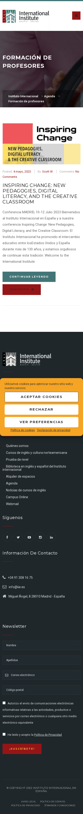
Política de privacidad (25, 805)
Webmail (12, 504)
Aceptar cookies (41, 397)
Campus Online (17, 497)
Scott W (47, 171)
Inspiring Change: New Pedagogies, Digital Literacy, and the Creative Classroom (40, 194)
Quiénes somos (17, 446)
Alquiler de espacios (20, 476)
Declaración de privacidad (53, 430)
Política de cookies (23, 430)
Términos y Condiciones (59, 805)
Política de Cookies (52, 801)
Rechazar (41, 409)
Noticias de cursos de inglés (26, 490)
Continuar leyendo (29, 276)
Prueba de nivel (17, 459)
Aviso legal (28, 801)
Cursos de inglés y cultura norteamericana (36, 452)
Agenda (12, 483)
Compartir (19, 289)
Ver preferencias (41, 422)
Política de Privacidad (48, 734)
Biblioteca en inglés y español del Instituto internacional (34, 468)
